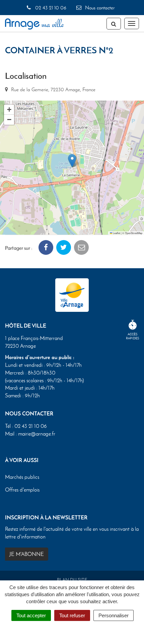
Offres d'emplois (22, 490)
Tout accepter (31, 615)
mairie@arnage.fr (36, 434)
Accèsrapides (132, 336)
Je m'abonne (26, 554)
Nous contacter (99, 8)
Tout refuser (72, 615)
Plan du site (72, 580)
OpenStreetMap (133, 233)
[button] (72, 161)
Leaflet (116, 233)
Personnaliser (113, 615)
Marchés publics (22, 477)
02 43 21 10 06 (50, 8)
